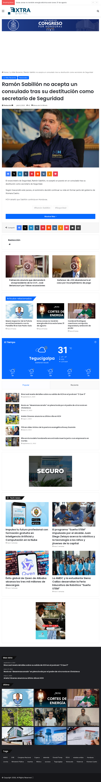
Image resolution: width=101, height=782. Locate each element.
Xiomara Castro (91, 762)
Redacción (7, 105)
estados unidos (78, 757)
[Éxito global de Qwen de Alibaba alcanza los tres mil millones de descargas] (27, 563)
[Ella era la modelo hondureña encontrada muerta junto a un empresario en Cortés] (12, 441)
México (38, 762)
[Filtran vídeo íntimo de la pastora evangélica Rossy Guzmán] (12, 430)
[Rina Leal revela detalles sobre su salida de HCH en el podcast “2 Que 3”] (12, 397)
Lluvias (5, 762)
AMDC (5, 757)
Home (5, 72)
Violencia (80, 762)
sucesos (47, 762)
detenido (46, 757)
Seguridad (61, 208)
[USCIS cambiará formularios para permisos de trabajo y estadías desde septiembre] (83, 736)
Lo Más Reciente (16, 72)
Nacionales (23, 78)
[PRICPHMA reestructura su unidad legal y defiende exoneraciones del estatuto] (18, 736)
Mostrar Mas (50, 216)
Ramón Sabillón (42, 208)
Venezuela (69, 762)
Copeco (37, 757)
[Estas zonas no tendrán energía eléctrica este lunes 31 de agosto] (50, 311)
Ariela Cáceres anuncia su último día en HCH (41, 416)
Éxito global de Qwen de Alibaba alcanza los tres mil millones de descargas (26, 581)
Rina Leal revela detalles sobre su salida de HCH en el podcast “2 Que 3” (53, 394)
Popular (26, 385)
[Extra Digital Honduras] (19, 11)
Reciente (74, 385)
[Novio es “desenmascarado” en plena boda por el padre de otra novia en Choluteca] (12, 408)
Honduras (90, 757)
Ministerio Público (18, 762)
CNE (12, 757)
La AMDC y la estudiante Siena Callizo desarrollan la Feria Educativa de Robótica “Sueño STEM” (71, 583)
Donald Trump (57, 757)
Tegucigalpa (58, 762)
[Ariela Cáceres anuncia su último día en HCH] (12, 419)
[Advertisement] (50, 52)
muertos (30, 762)
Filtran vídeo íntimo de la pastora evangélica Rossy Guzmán (48, 427)
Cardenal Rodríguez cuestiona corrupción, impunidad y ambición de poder (44, 2)
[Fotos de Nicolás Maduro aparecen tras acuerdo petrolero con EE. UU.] (83, 717)
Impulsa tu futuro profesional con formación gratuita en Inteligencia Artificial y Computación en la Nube (27, 535)
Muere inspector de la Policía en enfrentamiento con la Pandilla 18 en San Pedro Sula (19, 323)
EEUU (68, 757)
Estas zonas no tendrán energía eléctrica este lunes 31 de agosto (50, 323)
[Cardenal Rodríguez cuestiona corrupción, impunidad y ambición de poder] (81, 311)
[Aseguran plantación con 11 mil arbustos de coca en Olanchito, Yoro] (18, 717)
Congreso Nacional (24, 757)
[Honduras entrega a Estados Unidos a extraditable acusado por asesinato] (50, 717)
